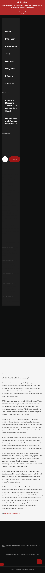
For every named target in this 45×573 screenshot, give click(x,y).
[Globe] (8, 142)
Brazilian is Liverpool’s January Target (10, 276)
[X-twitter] (16, 137)
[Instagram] (11, 137)
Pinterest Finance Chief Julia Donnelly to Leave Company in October (10, 202)
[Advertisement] (22, 333)
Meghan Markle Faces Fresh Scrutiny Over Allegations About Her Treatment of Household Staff (10, 216)
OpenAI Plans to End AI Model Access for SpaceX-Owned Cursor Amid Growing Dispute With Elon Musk (10, 180)
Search (4, 154)
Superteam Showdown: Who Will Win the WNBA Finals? (10, 301)
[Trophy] (28, 539)
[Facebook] (6, 137)
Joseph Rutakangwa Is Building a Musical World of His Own (10, 192)
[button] (11, 16)
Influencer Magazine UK (12, 513)
